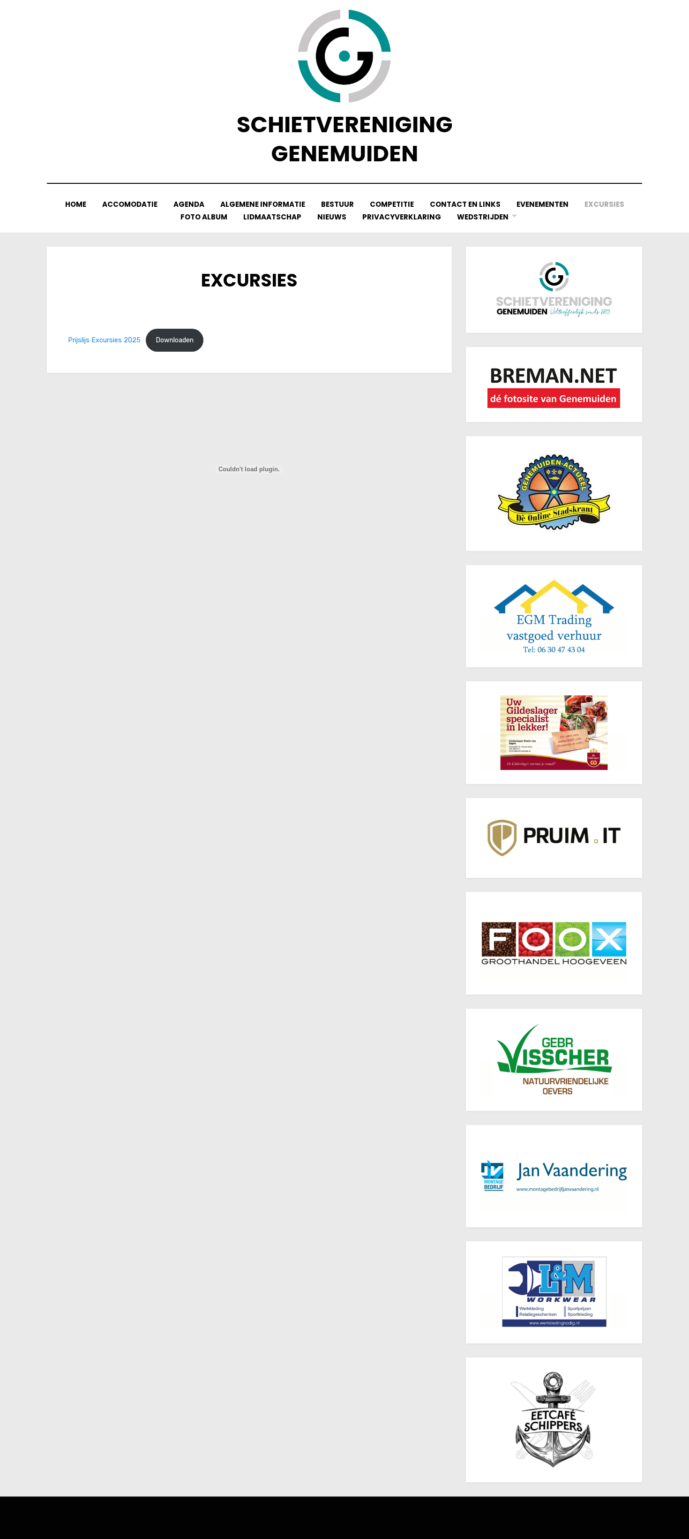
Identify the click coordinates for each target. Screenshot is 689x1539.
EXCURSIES (604, 204)
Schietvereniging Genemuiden (345, 139)
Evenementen (543, 204)
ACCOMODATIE (129, 204)
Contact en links (465, 204)
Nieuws (331, 217)
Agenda (188, 204)
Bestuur (337, 204)
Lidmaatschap (272, 217)
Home (75, 204)
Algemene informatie (262, 204)
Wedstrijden (483, 217)
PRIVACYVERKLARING (401, 217)
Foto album (203, 217)
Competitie (392, 204)
